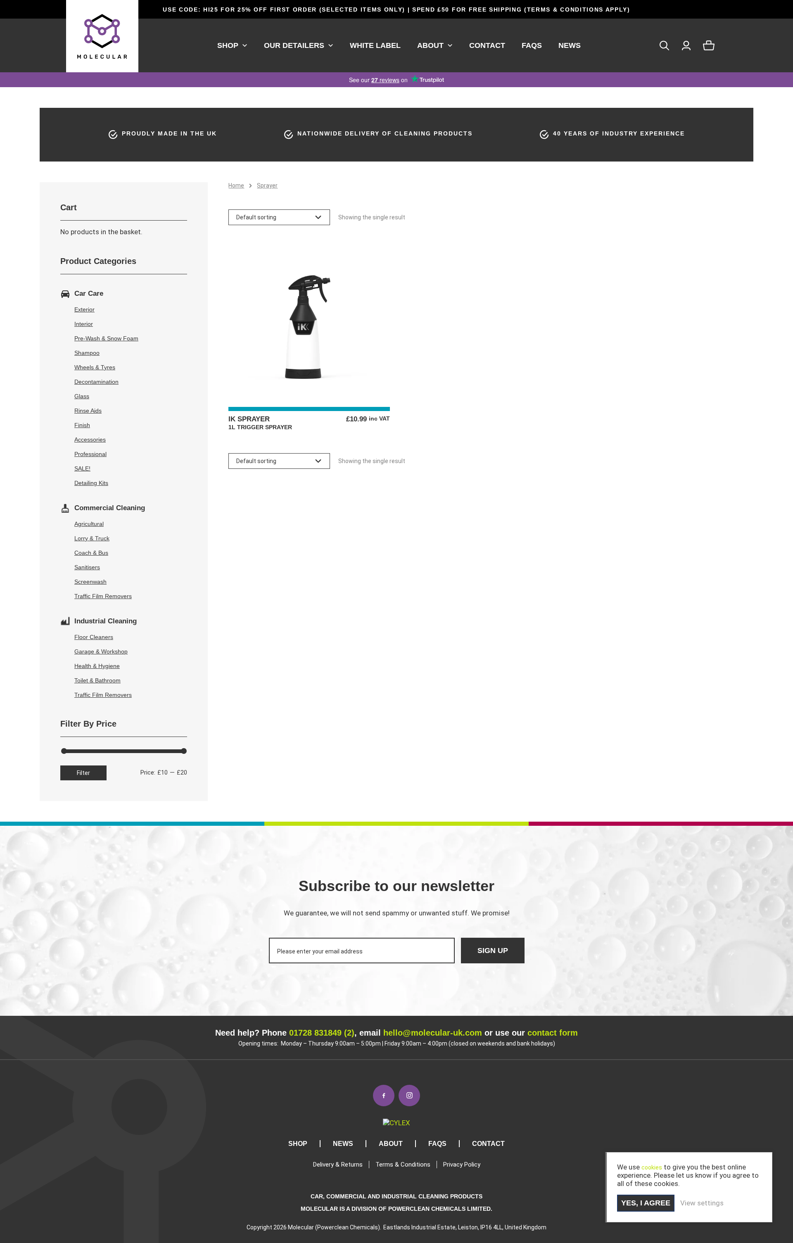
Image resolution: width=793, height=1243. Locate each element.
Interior (83, 324)
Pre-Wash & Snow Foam (106, 338)
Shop (227, 45)
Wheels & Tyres (94, 367)
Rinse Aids (88, 410)
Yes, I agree (645, 1203)
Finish (82, 425)
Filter (83, 773)
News (569, 45)
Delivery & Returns (338, 1164)
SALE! (82, 468)
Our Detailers (294, 45)
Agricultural (89, 523)
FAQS (532, 45)
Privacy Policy (461, 1164)
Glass (81, 396)
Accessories (90, 439)
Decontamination (96, 381)
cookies (651, 1167)
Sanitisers (87, 567)
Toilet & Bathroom (97, 680)
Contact (487, 45)
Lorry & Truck (91, 538)
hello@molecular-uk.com (432, 1032)
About (430, 45)
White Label (375, 45)
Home (236, 185)
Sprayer (267, 185)
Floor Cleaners (93, 637)
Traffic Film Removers (103, 596)
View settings (702, 1203)
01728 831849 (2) (321, 1032)
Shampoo (87, 352)
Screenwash (90, 581)
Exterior (84, 309)
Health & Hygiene (97, 666)
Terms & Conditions (402, 1164)
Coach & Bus (91, 552)
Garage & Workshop (101, 651)
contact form (552, 1032)
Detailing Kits (91, 483)
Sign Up (492, 950)
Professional (90, 454)
